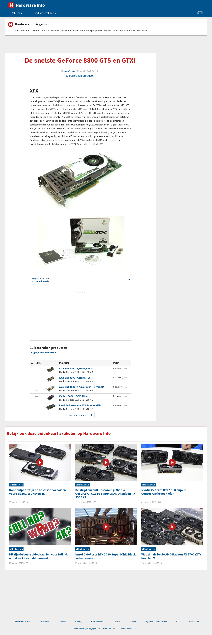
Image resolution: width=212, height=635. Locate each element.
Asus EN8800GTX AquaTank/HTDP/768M (81, 387)
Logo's (117, 621)
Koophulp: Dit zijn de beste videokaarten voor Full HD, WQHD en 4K (37, 492)
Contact (62, 621)
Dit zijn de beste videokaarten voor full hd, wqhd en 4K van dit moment (38, 556)
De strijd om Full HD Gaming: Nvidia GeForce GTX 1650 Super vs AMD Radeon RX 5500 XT (105, 493)
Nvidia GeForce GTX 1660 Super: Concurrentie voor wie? (163, 492)
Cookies (132, 621)
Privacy (78, 621)
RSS (178, 621)
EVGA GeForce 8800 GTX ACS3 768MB (80, 405)
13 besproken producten (80, 75)
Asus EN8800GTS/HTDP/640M (76, 368)
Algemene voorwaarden (156, 621)
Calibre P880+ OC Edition (73, 396)
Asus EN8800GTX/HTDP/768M (76, 377)
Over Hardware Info (21, 621)
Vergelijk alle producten (43, 352)
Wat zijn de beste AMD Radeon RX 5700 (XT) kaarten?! (171, 556)
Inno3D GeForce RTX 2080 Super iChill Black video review (105, 556)
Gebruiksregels (97, 621)
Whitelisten (194, 621)
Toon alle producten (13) (80, 414)
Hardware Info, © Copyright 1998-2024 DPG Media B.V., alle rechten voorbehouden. (106, 628)
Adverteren (44, 621)
